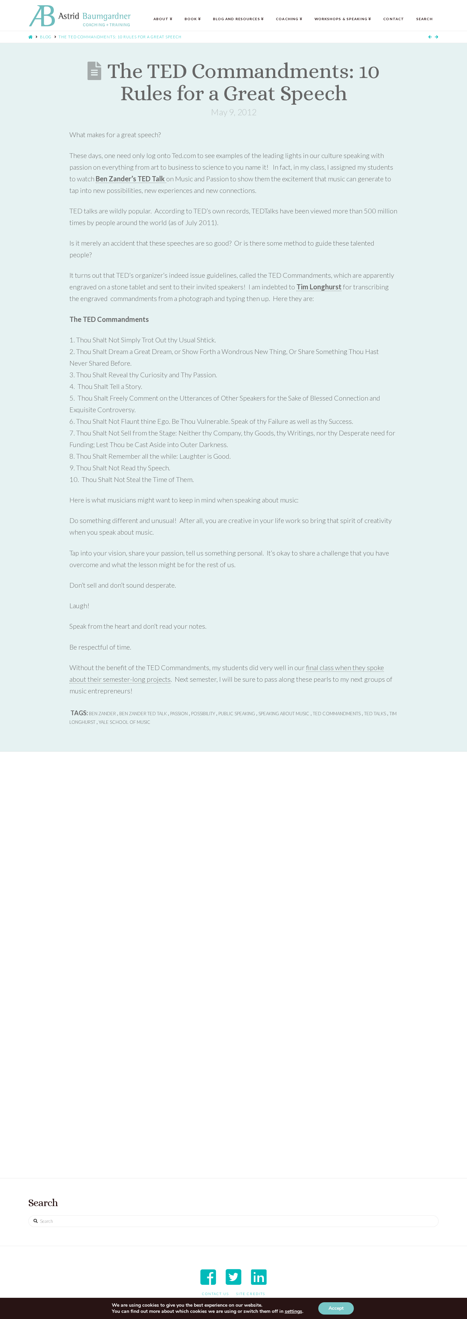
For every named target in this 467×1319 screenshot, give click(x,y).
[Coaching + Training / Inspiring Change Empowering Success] (79, 16)
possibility (203, 713)
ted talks (375, 713)
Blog (46, 37)
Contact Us (215, 1294)
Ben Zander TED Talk (143, 713)
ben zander (102, 713)
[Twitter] (233, 1276)
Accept (336, 1308)
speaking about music (283, 713)
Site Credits (250, 1294)
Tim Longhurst (319, 287)
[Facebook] (208, 1276)
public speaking (236, 713)
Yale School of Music (124, 722)
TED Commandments (337, 713)
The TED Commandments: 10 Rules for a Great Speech (120, 37)
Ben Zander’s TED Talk (131, 178)
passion (179, 713)
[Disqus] (233, 868)
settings (293, 1311)
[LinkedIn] (258, 1276)
